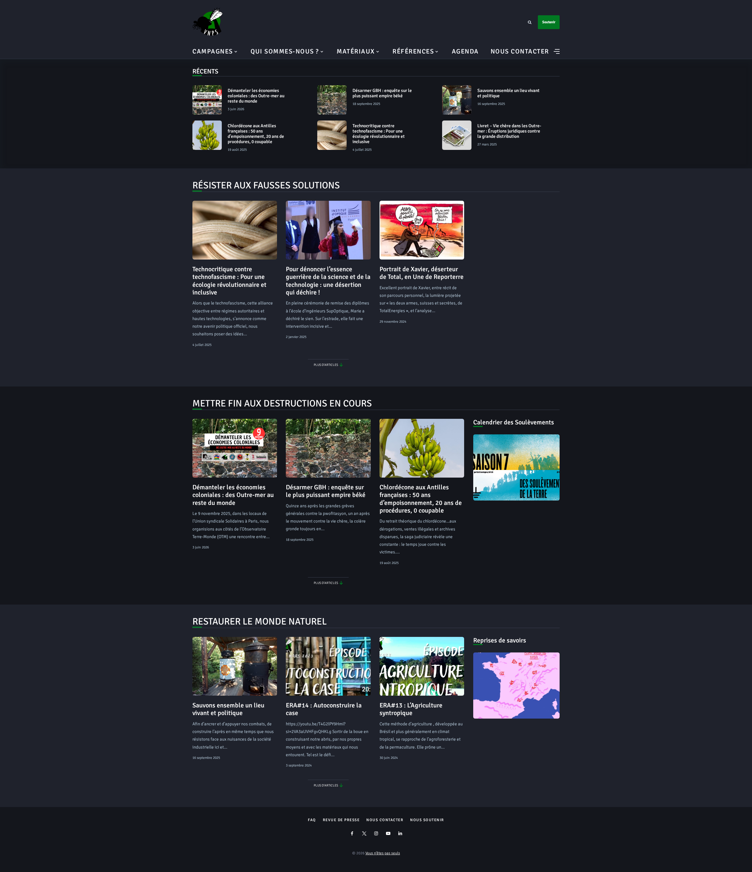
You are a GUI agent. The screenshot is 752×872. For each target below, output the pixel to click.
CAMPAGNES (212, 51)
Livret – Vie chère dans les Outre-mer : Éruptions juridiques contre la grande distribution (509, 131)
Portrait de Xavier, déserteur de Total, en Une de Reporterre (422, 273)
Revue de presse (341, 820)
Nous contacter (520, 51)
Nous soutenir (427, 820)
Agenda (465, 51)
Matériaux (356, 51)
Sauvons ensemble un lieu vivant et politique (508, 93)
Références (413, 51)
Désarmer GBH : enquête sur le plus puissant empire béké (382, 93)
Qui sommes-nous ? (285, 51)
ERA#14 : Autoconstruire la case (324, 709)
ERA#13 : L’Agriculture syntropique (411, 709)
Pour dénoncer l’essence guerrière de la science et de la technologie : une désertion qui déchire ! (328, 280)
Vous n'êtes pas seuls (382, 853)
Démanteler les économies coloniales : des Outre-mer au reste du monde (256, 96)
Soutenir (548, 22)
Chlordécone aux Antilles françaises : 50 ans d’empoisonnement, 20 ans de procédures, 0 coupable (256, 134)
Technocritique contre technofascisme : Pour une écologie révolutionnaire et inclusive (378, 134)
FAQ (312, 820)
